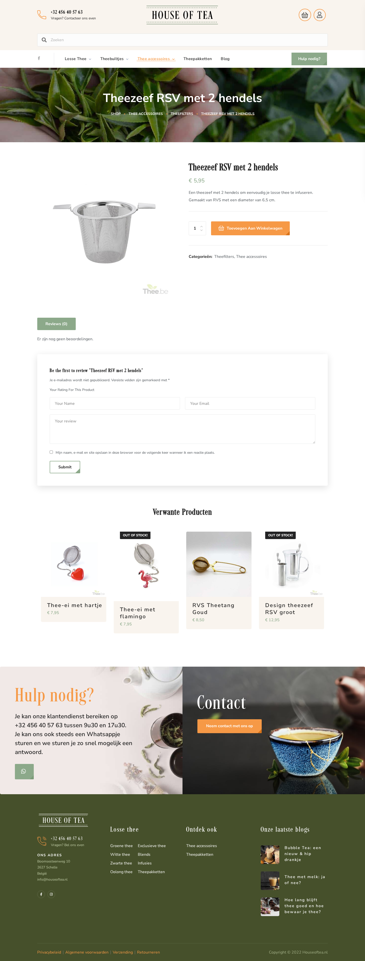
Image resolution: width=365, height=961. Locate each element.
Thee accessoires (146, 113)
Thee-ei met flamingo (137, 613)
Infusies (145, 863)
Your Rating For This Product (72, 389)
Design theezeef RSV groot (289, 609)
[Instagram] (51, 894)
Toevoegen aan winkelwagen (254, 228)
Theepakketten (151, 871)
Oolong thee (121, 871)
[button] (303, 15)
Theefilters (182, 113)
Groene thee (121, 845)
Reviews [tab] (56, 324)
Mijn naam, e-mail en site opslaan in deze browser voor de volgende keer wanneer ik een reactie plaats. (135, 452)
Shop (116, 113)
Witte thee (120, 854)
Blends (144, 854)
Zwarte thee (121, 863)
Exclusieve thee (152, 845)
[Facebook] (38, 58)
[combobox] (187, 40)
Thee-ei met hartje (74, 605)
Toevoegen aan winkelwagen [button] (94, 625)
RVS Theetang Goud (213, 609)
